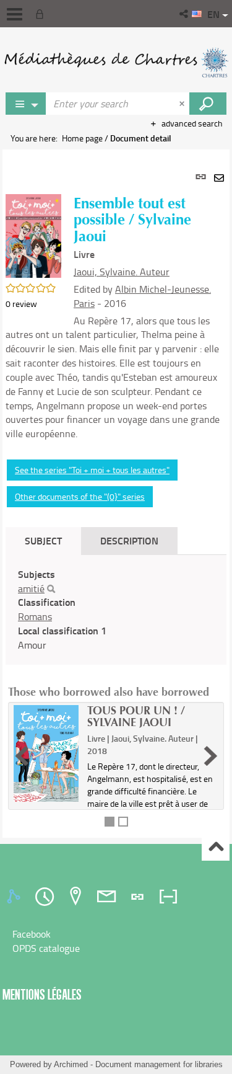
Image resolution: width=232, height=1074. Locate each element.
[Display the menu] (14, 14)
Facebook (31, 934)
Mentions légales (42, 994)
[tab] (15, 897)
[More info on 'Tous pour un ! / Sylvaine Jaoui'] (46, 753)
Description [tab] (129, 540)
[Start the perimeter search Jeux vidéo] (207, 103)
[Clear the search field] (183, 103)
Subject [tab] (43, 540)
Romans (35, 616)
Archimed (71, 1064)
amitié (31, 588)
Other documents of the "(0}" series (80, 496)
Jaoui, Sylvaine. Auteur (122, 271)
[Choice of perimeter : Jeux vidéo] (26, 103)
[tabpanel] (116, 493)
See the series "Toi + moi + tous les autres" (92, 470)
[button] (184, 13)
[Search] (51, 589)
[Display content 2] (123, 822)
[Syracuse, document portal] (116, 62)
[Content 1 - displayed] (109, 822)
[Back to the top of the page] (216, 847)
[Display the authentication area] (42, 13)
